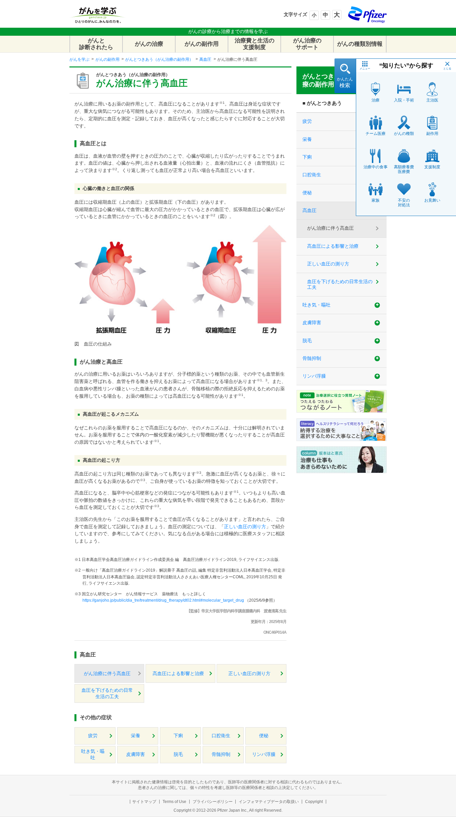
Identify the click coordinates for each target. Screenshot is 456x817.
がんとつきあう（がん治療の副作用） (159, 59)
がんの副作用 (202, 44)
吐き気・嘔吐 (92, 754)
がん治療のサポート (307, 43)
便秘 (263, 735)
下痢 (178, 735)
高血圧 (205, 59)
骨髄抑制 (221, 754)
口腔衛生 (221, 735)
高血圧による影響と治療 (178, 673)
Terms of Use (174, 801)
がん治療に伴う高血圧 (107, 673)
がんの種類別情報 (360, 44)
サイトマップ (144, 801)
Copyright (314, 801)
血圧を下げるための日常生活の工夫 (107, 693)
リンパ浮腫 (263, 754)
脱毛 (178, 754)
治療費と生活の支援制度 (254, 43)
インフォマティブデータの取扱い (269, 801)
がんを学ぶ (79, 59)
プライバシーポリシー (213, 801)
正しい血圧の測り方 (245, 526)
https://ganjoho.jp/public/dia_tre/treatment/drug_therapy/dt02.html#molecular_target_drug (163, 600)
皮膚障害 (135, 754)
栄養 (135, 735)
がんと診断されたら (96, 43)
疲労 (92, 735)
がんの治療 (149, 44)
